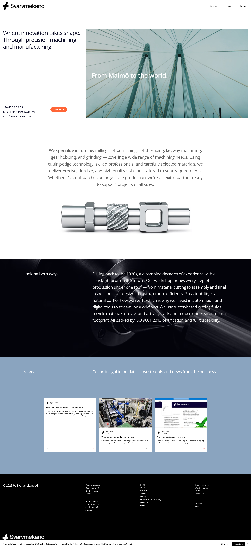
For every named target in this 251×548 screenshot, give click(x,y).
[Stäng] (247, 544)
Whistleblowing (201, 488)
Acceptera (238, 544)
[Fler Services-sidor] (218, 6)
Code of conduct (202, 485)
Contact (143, 490)
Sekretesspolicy (132, 544)
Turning (143, 493)
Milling (143, 496)
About (142, 487)
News (28, 372)
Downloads (200, 493)
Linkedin (198, 503)
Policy (197, 490)
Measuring (145, 502)
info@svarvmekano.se (17, 116)
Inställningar (223, 544)
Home (142, 485)
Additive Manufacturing (150, 499)
